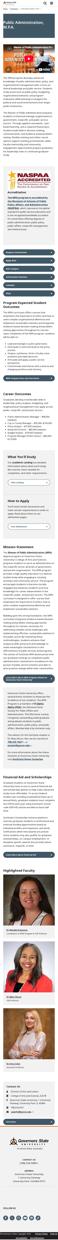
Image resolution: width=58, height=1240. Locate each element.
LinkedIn (10, 285)
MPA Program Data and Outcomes (22, 378)
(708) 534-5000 (28, 1163)
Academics (14, 9)
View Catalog (17, 482)
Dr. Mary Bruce (13, 997)
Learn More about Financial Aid (21, 855)
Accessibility (21, 1238)
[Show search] (45, 3)
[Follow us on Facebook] (5, 1218)
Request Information (16, 252)
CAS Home (11, 1122)
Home (5, 9)
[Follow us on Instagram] (18, 1218)
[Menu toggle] (51, 3)
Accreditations (37, 1238)
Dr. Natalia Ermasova (17, 930)
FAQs (8, 293)
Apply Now (11, 260)
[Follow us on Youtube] (25, 1218)
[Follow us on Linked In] (31, 1218)
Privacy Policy (41, 1234)
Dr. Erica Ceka (13, 1063)
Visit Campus (12, 269)
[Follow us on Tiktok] (38, 1218)
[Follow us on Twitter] (12, 1218)
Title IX (53, 1234)
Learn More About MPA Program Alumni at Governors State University (26, 678)
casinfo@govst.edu (21, 1111)
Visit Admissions (19, 526)
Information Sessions (16, 277)
